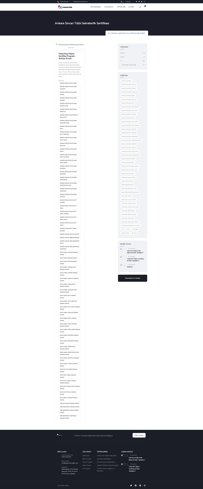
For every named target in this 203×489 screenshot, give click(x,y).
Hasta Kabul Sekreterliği (129, 65)
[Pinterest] (142, 1)
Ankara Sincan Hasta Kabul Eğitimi (68, 93)
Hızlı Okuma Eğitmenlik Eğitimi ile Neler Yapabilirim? (135, 251)
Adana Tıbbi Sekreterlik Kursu (129, 188)
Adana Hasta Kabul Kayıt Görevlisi (130, 106)
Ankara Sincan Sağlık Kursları (69, 234)
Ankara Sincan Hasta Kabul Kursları (68, 144)
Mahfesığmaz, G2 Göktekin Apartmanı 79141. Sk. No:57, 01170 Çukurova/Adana (70, 471)
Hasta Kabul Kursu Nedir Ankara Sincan (70, 330)
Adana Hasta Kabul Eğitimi (128, 95)
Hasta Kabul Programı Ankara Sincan (69, 342)
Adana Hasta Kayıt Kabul (127, 162)
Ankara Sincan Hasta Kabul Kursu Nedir (68, 161)
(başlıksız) (130, 267)
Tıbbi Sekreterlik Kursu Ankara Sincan (69, 411)
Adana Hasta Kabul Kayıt (127, 103)
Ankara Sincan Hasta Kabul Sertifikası (68, 190)
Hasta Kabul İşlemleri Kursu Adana (130, 225)
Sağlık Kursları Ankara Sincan (69, 403)
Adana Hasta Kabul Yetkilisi (128, 147)
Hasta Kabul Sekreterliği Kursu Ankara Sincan (69, 353)
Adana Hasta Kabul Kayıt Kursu (129, 110)
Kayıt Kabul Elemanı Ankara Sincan (68, 399)
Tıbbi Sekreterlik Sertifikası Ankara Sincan (68, 417)
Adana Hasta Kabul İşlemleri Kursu (130, 155)
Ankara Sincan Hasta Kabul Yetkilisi (68, 195)
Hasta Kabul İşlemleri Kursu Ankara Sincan (68, 291)
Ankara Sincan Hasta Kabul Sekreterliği (68, 178)
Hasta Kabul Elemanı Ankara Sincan (69, 274)
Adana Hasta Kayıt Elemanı (128, 158)
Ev (109, 33)
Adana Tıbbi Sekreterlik (127, 184)
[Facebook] (139, 1)
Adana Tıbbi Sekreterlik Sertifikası (130, 192)
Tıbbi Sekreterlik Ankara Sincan (69, 406)
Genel (122, 57)
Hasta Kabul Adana (126, 195)
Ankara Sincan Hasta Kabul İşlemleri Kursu (68, 121)
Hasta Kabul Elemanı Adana (128, 203)
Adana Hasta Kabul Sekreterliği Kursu (131, 140)
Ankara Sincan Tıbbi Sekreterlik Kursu (69, 242)
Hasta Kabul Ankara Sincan (68, 258)
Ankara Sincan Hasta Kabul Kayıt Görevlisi (68, 133)
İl (120, 61)
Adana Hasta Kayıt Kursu (127, 173)
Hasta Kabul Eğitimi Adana (128, 210)
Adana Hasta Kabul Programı (129, 132)
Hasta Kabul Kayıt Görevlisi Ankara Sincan (68, 302)
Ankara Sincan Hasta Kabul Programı (68, 173)
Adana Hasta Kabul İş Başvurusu (129, 151)
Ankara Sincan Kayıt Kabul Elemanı (68, 229)
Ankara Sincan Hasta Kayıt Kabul (68, 207)
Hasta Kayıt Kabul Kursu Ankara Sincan (70, 387)
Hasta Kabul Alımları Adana (128, 199)
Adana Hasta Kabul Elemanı (128, 88)
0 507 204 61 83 (66, 457)
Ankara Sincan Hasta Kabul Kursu (68, 150)
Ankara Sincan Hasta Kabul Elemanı (68, 99)
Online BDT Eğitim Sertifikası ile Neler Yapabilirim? (135, 259)
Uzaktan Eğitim (125, 233)
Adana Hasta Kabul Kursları (128, 114)
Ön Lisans (134, 233)
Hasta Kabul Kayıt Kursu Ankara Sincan (70, 308)
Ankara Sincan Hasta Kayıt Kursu (68, 224)
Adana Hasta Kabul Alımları (128, 84)
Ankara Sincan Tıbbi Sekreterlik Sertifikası (69, 248)
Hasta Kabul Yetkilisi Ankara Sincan (69, 365)
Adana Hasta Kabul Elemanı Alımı (130, 92)
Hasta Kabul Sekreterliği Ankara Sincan (67, 347)
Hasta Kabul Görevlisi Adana (128, 214)
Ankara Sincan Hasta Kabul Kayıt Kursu (68, 139)
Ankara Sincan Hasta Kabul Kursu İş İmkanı (68, 156)
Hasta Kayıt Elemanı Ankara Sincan (68, 370)
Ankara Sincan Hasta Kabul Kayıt (68, 127)
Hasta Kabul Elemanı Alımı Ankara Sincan (68, 268)
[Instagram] (144, 1)
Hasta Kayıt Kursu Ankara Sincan (68, 393)
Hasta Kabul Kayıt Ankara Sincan (68, 296)
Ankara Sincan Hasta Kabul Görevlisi (68, 110)
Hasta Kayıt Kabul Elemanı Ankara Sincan (68, 382)
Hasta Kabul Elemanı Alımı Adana (130, 207)
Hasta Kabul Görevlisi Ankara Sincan (69, 279)
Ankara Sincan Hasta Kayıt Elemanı (68, 201)
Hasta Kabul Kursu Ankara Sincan (68, 319)
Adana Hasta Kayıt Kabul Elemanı (130, 166)
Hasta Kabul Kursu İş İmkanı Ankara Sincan (68, 325)
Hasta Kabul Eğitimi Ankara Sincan (68, 262)
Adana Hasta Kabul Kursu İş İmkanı (130, 125)
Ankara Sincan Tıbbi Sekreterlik (69, 237)
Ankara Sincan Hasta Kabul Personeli (68, 167)
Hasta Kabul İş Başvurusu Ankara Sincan (68, 285)
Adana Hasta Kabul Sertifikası (129, 144)
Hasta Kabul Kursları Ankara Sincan (69, 313)
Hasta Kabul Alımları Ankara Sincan (69, 253)
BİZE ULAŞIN (139, 435)
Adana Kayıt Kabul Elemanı (128, 177)
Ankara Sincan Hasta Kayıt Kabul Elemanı (68, 212)
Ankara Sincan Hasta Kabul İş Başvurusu (69, 116)
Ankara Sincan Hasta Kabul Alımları (68, 87)
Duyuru (122, 53)
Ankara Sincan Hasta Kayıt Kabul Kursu (68, 218)
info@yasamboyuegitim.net (70, 463)
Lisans (128, 229)
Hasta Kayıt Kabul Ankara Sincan (68, 376)
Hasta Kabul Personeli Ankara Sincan (69, 336)
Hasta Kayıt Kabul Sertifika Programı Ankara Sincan (67, 56)
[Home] (64, 6)
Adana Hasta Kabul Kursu (128, 118)
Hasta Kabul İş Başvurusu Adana (129, 221)
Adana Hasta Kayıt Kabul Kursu (129, 169)
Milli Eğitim (135, 229)
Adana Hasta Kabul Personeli (129, 129)
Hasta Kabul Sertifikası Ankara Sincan (69, 359)
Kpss (122, 229)
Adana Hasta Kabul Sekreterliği (129, 136)
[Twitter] (136, 1)
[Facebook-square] (135, 485)
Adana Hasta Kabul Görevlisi (128, 99)
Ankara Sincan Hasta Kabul (68, 83)
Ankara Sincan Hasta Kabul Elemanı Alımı (68, 104)
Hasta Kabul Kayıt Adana (127, 218)
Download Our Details (132, 278)
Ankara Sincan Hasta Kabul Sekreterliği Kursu (68, 184)
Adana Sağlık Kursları (127, 181)
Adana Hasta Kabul (126, 80)
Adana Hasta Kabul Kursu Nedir (129, 121)
